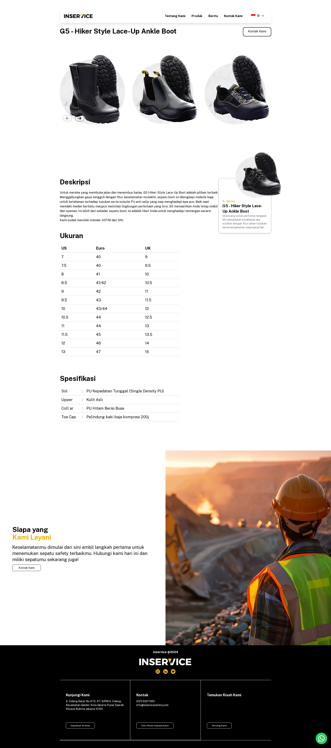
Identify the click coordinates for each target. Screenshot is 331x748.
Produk (197, 16)
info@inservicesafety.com (152, 705)
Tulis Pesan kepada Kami (155, 725)
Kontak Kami (233, 16)
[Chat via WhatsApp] (321, 738)
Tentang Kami (175, 16)
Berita (213, 16)
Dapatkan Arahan (80, 725)
